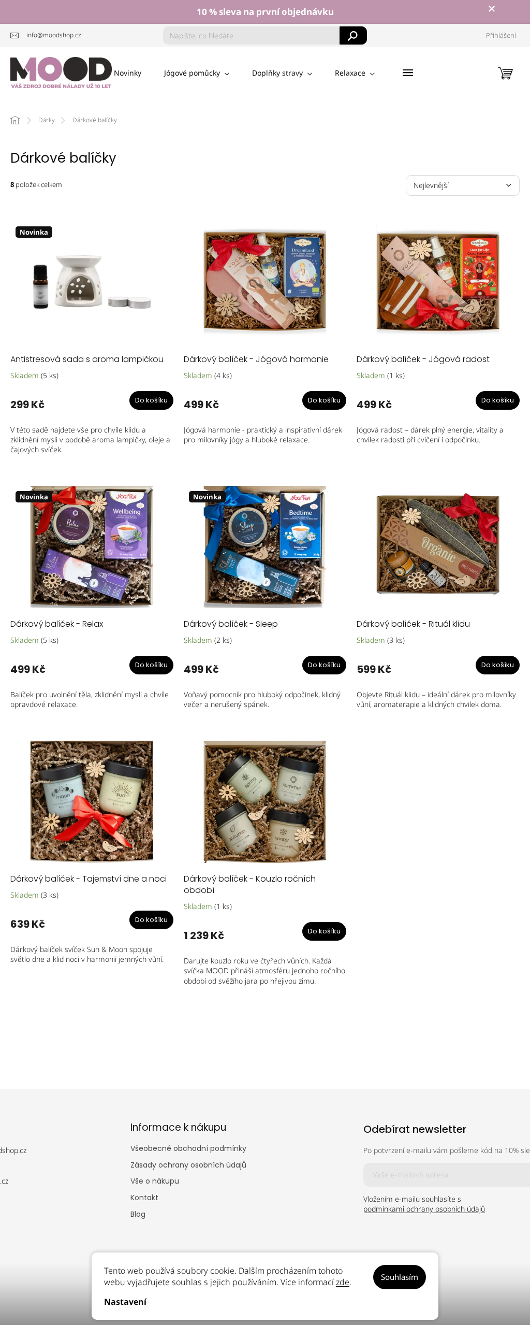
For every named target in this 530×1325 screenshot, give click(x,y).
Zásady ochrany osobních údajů (188, 1165)
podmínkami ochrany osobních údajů (424, 1209)
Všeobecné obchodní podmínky (188, 1148)
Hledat (353, 35)
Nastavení (125, 1301)
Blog (137, 1214)
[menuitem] (127, 73)
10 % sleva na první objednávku (265, 12)
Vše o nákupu (154, 1181)
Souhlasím (399, 1277)
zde (342, 1282)
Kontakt (144, 1197)
